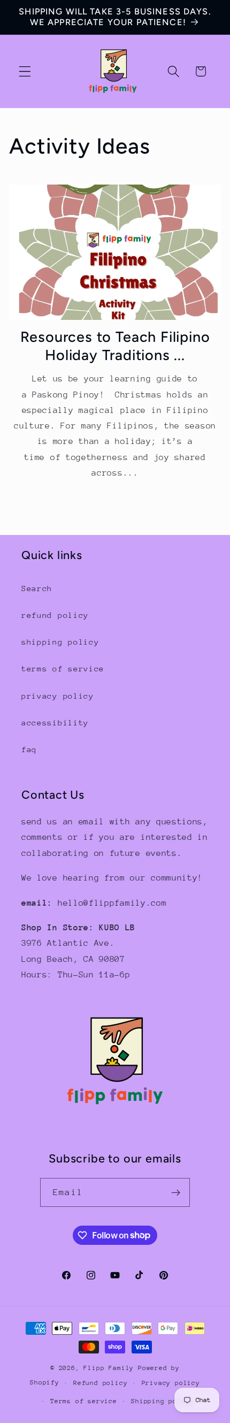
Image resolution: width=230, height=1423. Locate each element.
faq (29, 749)
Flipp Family (110, 1368)
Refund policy (100, 1383)
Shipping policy (162, 1401)
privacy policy (57, 695)
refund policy (55, 614)
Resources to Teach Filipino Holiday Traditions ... (115, 346)
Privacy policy (171, 1383)
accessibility (55, 722)
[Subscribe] (175, 1192)
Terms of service (83, 1401)
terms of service (62, 668)
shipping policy (60, 641)
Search (36, 588)
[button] (25, 71)
